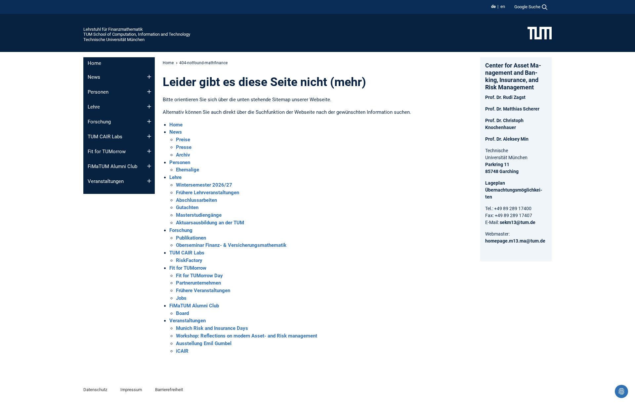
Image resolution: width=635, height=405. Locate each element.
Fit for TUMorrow (107, 152)
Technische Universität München (114, 39)
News (94, 77)
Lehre (94, 107)
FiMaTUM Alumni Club (112, 166)
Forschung (99, 122)
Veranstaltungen (106, 181)
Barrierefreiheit (169, 389)
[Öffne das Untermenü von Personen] (149, 92)
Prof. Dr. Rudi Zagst (505, 97)
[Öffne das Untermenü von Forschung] (149, 121)
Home (94, 63)
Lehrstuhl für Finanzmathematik (113, 29)
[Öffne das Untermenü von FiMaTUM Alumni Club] (149, 166)
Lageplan (495, 183)
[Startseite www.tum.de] (540, 33)
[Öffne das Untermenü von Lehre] (149, 107)
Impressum (131, 389)
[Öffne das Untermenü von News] (149, 77)
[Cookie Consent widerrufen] (621, 391)
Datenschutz (95, 389)
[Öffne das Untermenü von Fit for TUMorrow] (149, 151)
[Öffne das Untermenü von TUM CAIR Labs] (149, 136)
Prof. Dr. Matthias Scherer (512, 109)
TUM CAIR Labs (105, 137)
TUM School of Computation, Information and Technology (136, 34)
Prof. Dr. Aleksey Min (507, 139)
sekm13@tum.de (517, 222)
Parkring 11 (497, 164)
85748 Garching (502, 171)
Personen (98, 92)
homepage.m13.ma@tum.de (515, 241)
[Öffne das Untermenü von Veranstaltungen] (149, 181)
